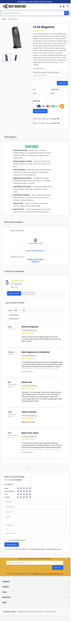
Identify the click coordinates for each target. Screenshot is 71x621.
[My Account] (60, 6)
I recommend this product (16, 540)
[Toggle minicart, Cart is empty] (63, 6)
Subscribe (57, 568)
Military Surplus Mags (35, 259)
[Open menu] (68, 6)
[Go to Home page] (14, 6)
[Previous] (24, 467)
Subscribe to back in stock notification (46, 72)
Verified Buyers (14, 315)
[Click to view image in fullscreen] (16, 37)
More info (14, 287)
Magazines (35, 262)
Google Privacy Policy (37, 549)
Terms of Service (52, 549)
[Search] (66, 13)
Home (4, 19)
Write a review (14, 293)
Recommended (14, 319)
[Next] (47, 467)
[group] (38, 31)
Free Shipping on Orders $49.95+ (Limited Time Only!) (35, 1)
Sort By (10, 310)
